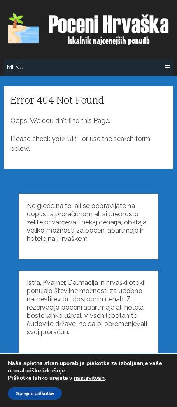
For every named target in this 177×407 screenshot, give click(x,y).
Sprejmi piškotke (35, 393)
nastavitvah (89, 378)
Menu (15, 67)
